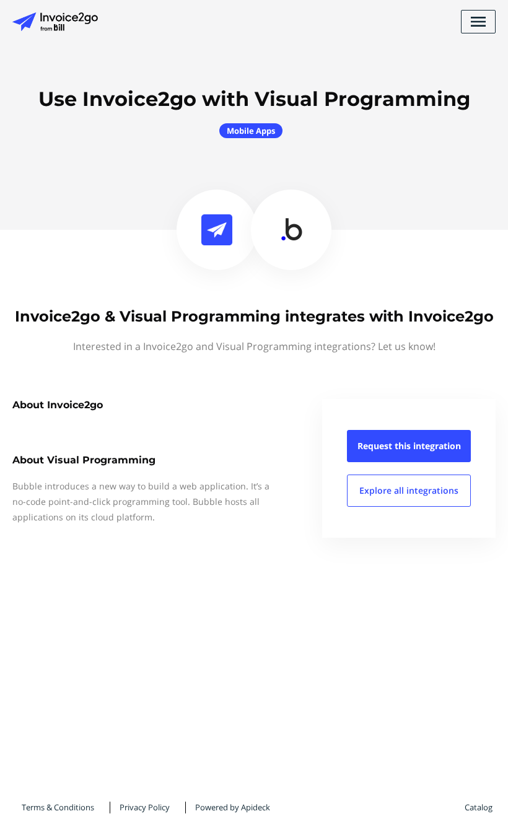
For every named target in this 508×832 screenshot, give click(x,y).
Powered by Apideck (232, 807)
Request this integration (409, 446)
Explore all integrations (408, 490)
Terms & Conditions (58, 807)
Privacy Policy (145, 807)
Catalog (479, 807)
